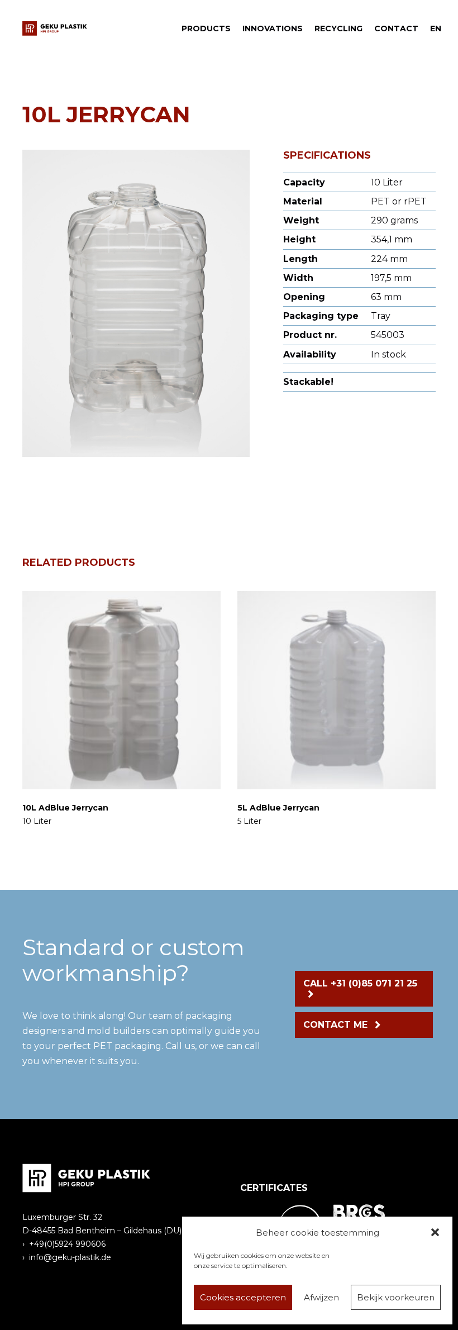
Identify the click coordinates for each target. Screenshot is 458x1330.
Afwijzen (321, 1297)
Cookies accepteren (243, 1297)
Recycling (338, 28)
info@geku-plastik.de (70, 1257)
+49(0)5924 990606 (67, 1244)
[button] (435, 1232)
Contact (396, 28)
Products (206, 28)
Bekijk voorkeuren (396, 1297)
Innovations (272, 28)
